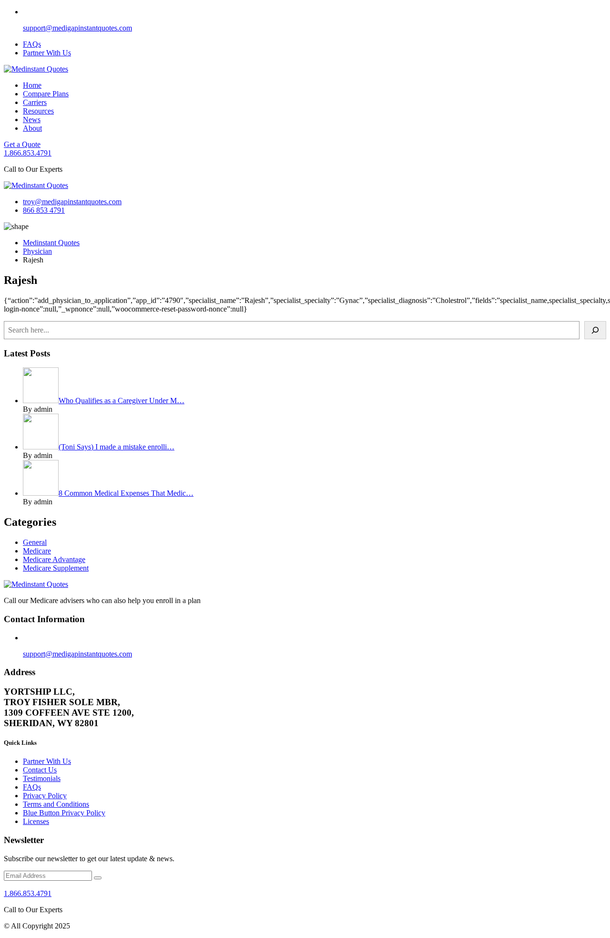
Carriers (35, 102)
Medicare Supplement (56, 568)
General (35, 542)
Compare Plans (46, 94)
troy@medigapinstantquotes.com (72, 202)
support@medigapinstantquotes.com (77, 28)
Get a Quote (22, 144)
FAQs (32, 44)
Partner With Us (47, 53)
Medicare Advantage (54, 559)
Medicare (37, 551)
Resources (38, 111)
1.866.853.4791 (27, 153)
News (32, 119)
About (32, 128)
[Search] (595, 330)
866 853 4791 (44, 210)
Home (32, 85)
